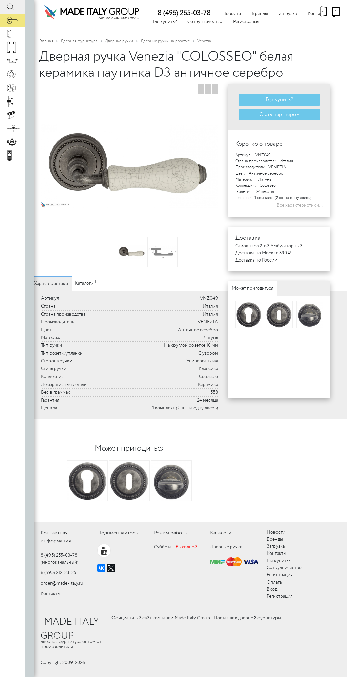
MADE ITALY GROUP (70, 629)
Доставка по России (256, 260)
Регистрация (246, 21)
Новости (231, 13)
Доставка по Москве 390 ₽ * (264, 253)
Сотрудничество (204, 21)
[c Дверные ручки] (12, 20)
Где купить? (165, 21)
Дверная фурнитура (79, 41)
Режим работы (171, 533)
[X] (111, 568)
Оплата (274, 582)
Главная (46, 41)
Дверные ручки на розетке (165, 41)
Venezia (204, 41)
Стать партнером (279, 114)
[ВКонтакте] (101, 568)
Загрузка (288, 13)
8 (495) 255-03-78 (184, 13)
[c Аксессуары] (12, 142)
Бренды (260, 13)
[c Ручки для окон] (12, 34)
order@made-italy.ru (62, 583)
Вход (272, 589)
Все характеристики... (300, 205)
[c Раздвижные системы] (12, 128)
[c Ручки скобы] (12, 47)
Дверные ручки (119, 41)
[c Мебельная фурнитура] (12, 61)
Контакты (50, 593)
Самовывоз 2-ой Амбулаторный (268, 246)
